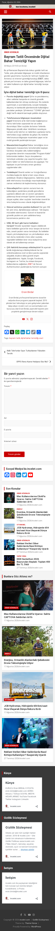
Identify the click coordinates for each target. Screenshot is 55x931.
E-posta (7, 429)
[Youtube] (23, 319)
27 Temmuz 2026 (24, 552)
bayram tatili (14, 338)
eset (41, 338)
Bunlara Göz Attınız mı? (18, 576)
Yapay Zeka (21, 556)
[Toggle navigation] (5, 12)
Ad (5, 418)
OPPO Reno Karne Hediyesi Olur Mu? (32, 361)
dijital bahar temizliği (29, 338)
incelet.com (37, 505)
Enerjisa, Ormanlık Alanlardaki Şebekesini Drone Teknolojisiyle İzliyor (33, 515)
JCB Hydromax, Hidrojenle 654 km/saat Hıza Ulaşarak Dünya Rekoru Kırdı (33, 530)
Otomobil (21, 525)
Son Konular (13, 488)
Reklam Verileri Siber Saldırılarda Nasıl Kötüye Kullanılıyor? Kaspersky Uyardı (33, 546)
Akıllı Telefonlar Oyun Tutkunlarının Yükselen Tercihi (26, 352)
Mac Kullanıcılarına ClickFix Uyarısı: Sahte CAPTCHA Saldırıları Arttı (31, 499)
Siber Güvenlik (11, 52)
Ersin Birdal (22, 66)
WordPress (36, 926)
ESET (30, 264)
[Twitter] (27, 319)
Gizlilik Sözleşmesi (41, 920)
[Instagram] (31, 319)
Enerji (19, 509)
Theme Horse (31, 923)
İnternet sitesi (10, 441)
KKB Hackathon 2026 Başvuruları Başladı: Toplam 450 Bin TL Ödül (33, 562)
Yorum (7, 386)
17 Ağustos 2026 (24, 505)
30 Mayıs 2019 (10, 66)
